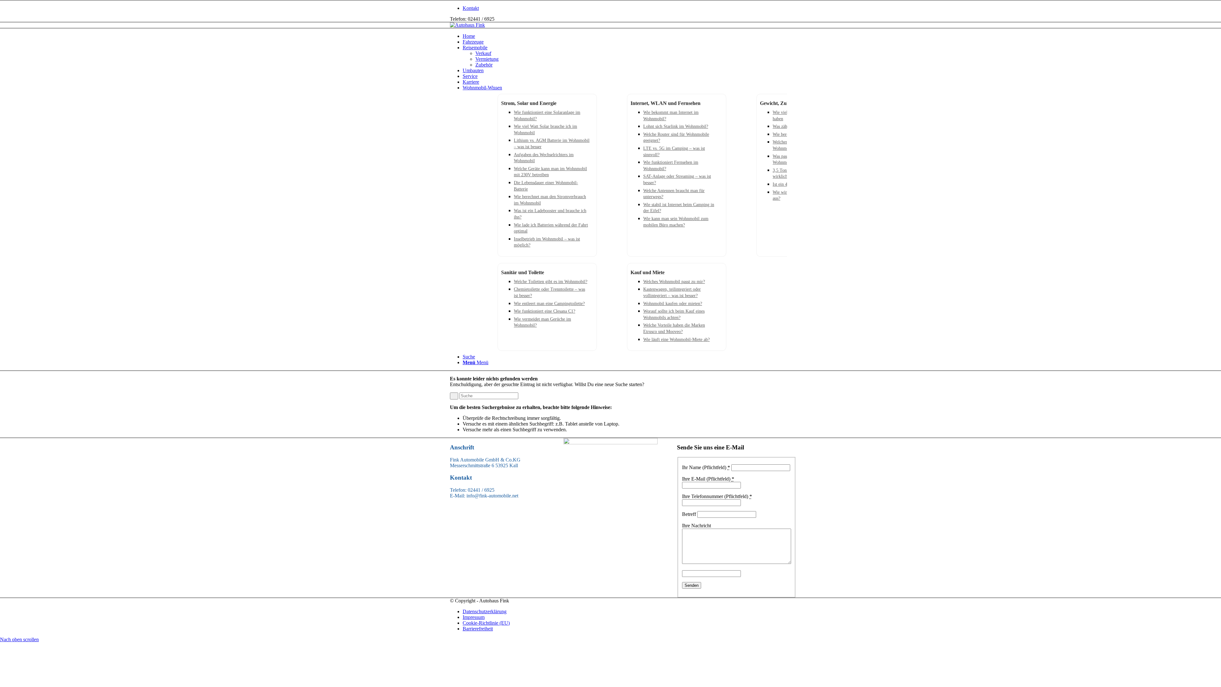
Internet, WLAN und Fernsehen (665, 103)
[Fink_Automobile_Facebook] (610, 442)
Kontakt (471, 8)
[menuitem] (617, 8)
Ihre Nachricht (696, 525)
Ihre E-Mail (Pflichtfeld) (708, 479)
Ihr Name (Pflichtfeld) (706, 467)
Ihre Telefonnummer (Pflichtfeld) (717, 496)
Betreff (689, 514)
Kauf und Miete (648, 272)
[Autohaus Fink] (467, 25)
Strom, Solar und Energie (528, 103)
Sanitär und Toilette (522, 272)
